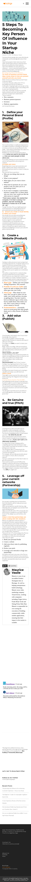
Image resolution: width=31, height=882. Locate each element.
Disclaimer (5, 879)
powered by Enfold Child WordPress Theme (19, 880)
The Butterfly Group (20, 831)
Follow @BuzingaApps (8, 779)
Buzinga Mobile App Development (16, 878)
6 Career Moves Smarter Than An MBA (13, 380)
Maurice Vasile (18, 55)
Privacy (9, 879)
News (4, 856)
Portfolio (5, 854)
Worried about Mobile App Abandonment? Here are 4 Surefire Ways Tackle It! (14, 808)
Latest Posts (13, 565)
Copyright (26, 878)
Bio (5, 565)
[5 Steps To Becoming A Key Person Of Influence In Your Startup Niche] (15, 16)
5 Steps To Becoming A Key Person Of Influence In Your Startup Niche (14, 38)
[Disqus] (15, 656)
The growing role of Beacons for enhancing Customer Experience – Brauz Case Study (13, 789)
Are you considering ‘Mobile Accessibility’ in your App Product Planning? (14, 814)
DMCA (13, 879)
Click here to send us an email (10, 844)
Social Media (23, 879)
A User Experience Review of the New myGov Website (14, 802)
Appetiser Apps (13, 833)
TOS (27, 879)
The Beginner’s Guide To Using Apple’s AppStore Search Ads (14, 796)
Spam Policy (6, 880)
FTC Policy (17, 879)
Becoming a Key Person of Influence (12, 73)
